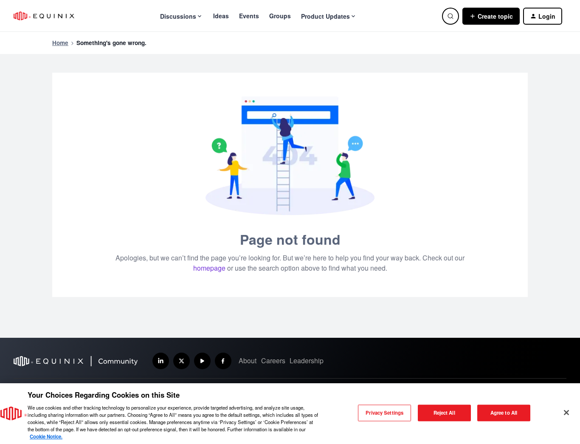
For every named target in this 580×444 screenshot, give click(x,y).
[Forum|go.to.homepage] (44, 15)
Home (60, 43)
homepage (209, 268)
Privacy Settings (384, 412)
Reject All (444, 412)
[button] (491, 16)
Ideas (221, 15)
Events (249, 15)
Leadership (307, 360)
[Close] (566, 412)
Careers (273, 360)
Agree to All (503, 412)
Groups (280, 15)
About (247, 360)
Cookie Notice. (46, 436)
